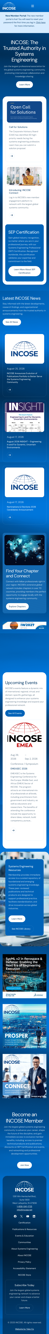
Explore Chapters (17, 606)
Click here (40, 22)
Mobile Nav (32, 6)
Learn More (24, 84)
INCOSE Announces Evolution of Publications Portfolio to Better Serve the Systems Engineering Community (24, 378)
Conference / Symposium (24, 763)
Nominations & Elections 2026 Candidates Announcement (21, 508)
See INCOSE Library (21, 928)
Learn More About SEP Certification (24, 271)
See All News (12, 322)
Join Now (24, 1165)
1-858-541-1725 (24, 1206)
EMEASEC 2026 (19, 768)
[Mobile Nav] (32, 6)
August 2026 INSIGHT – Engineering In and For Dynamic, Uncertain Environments (24, 444)
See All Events (15, 713)
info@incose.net (24, 1209)
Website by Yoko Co (24, 1329)
